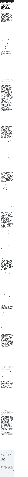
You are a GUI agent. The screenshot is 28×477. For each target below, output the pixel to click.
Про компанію (2, 454)
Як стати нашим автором (3, 457)
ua (12, 451)
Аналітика (8, 455)
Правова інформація (2, 459)
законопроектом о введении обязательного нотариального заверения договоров (5, 186)
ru (10, 451)
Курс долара (2, 2)
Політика (8, 456)
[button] (1, 1)
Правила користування (3, 458)
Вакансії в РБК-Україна (2, 463)
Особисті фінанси (11, 2)
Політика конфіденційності (3, 460)
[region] (7, 27)
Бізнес (8, 457)
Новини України (9, 454)
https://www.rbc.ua (4, 467)
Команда (1, 462)
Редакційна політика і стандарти (2, 455)
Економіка (6, 2)
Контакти (1, 461)
